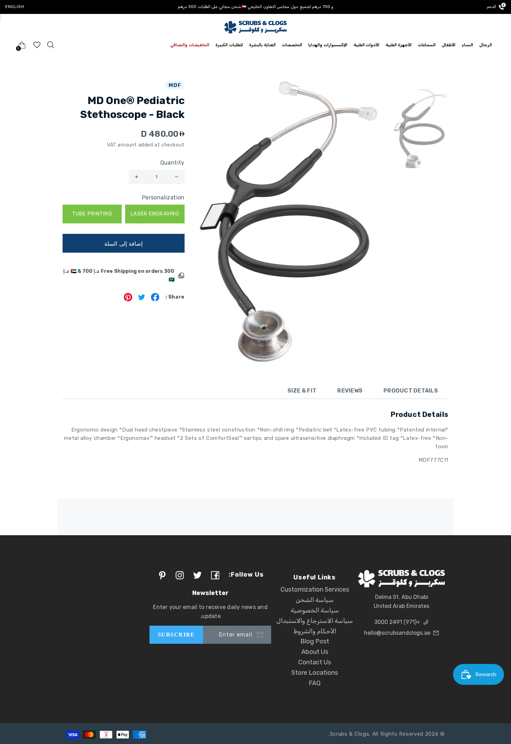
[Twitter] (141, 299)
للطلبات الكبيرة (229, 45)
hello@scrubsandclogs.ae (397, 633)
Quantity (172, 162)
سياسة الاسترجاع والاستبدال (314, 621)
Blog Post (314, 641)
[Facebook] (155, 299)
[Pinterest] (128, 299)
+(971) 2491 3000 (397, 622)
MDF (175, 85)
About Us (314, 652)
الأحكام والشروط (314, 631)
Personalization (163, 197)
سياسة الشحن (315, 600)
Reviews (350, 390)
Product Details (410, 390)
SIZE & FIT (302, 390)
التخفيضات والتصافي (189, 45)
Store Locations (314, 672)
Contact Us (314, 662)
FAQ (315, 683)
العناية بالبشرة (262, 45)
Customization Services (315, 589)
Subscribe (176, 635)
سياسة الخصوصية (315, 610)
